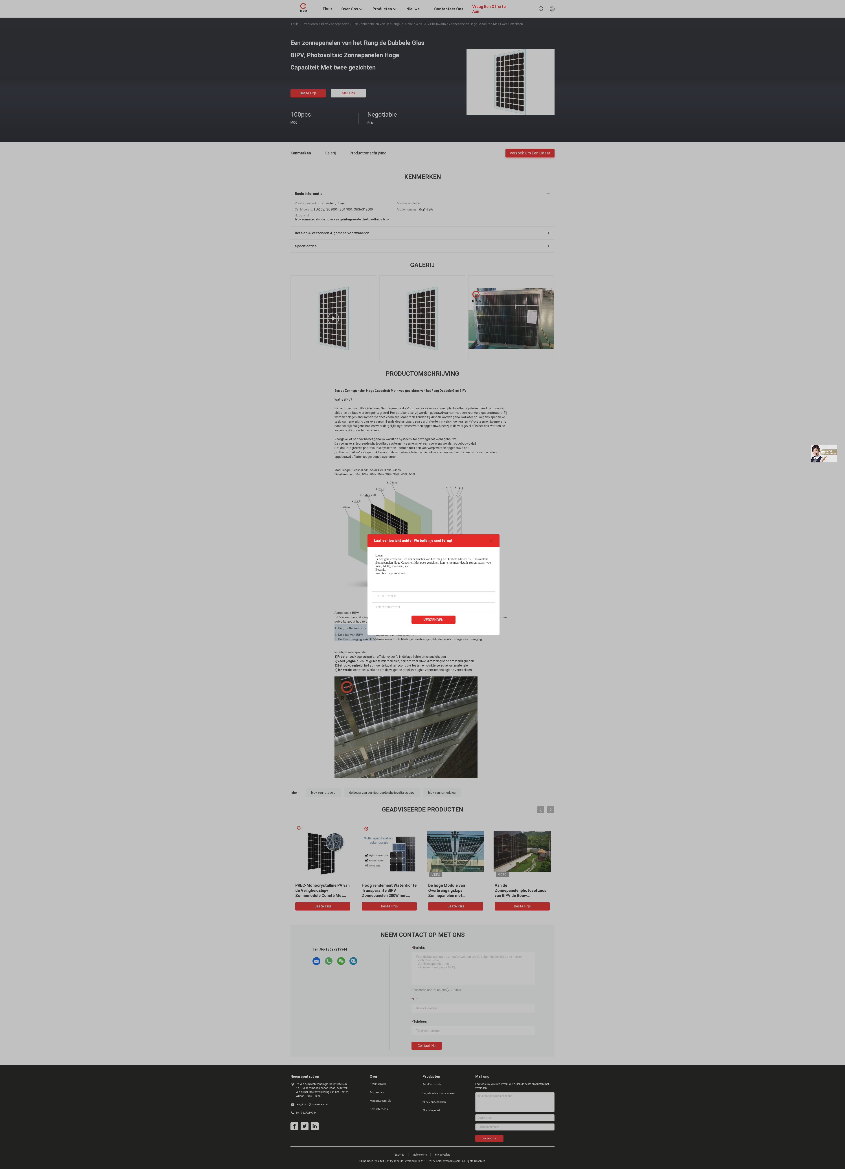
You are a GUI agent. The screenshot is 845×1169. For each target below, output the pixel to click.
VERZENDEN (433, 620)
